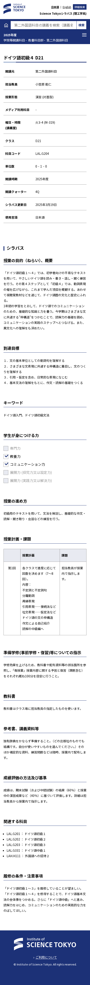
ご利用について (46, 957)
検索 (81, 25)
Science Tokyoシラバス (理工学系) (63, 13)
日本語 (55, 7)
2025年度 (10, 35)
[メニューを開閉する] (84, 35)
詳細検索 (79, 7)
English (67, 7)
